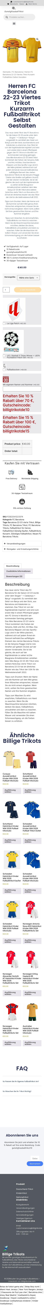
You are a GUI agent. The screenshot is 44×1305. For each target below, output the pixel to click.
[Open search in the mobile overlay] (19, 17)
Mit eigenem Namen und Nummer (21, 385)
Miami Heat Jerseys (8, 1289)
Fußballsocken (17, 370)
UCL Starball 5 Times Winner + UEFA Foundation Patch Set (23, 357)
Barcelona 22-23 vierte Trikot (21, 522)
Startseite (7, 72)
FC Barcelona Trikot (18, 525)
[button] (14, 23)
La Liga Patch (16, 323)
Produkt (20, 1184)
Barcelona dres (35, 1292)
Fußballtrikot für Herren (20, 528)
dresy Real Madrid (8, 1295)
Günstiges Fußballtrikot (21, 533)
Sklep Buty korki (32, 1286)
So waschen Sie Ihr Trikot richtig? (17, 1091)
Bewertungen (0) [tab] (14, 576)
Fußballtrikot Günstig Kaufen (15, 531)
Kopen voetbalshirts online (23, 1298)
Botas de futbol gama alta (11, 1286)
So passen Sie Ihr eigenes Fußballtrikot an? (21, 1081)
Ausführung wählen (10, 791)
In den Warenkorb (27, 290)
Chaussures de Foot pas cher (14, 1292)
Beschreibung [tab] (12, 566)
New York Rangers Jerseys (31, 1289)
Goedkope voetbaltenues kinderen (15, 1301)
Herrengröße (9, 277)
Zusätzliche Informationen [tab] (18, 571)
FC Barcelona (17, 72)
